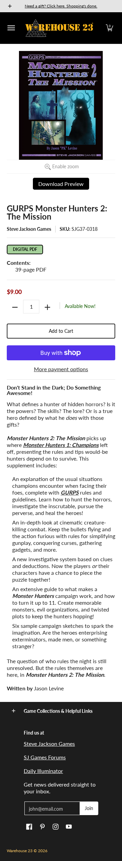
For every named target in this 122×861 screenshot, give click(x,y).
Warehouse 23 (20, 850)
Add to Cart (61, 331)
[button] (109, 28)
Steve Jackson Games (29, 229)
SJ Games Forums (45, 757)
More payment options (61, 369)
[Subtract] (15, 307)
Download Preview (61, 183)
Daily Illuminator (43, 771)
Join (89, 808)
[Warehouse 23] (59, 28)
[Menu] (11, 28)
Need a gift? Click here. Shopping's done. (61, 5)
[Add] (47, 307)
